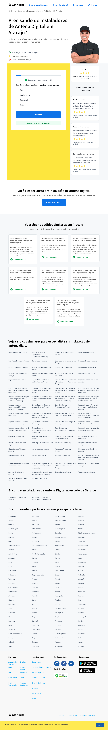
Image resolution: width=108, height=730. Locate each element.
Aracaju (59, 11)
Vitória (34, 550)
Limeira (11, 600)
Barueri (81, 524)
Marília (80, 629)
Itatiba (80, 621)
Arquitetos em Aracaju (86, 352)
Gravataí (35, 583)
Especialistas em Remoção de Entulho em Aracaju (64, 414)
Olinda (80, 571)
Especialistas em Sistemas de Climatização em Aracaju (19, 429)
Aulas (10, 667)
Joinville (81, 537)
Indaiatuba (12, 575)
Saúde (22, 678)
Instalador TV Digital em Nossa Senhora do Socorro (41, 498)
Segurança (78, 5)
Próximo (38, 114)
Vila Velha (35, 541)
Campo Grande (60, 537)
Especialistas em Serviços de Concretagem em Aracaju (42, 423)
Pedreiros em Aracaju (39, 455)
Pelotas (34, 613)
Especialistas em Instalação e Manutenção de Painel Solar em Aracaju (89, 390)
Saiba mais (64, 725)
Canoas (57, 550)
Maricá (57, 592)
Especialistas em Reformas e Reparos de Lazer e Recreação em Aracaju (42, 415)
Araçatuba (59, 646)
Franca (34, 608)
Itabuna (81, 646)
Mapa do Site (36, 693)
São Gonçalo (59, 545)
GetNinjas (12, 11)
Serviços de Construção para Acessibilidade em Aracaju (42, 473)
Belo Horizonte (60, 520)
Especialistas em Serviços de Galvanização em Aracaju (88, 423)
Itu (33, 604)
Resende (35, 642)
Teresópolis (82, 617)
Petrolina (35, 625)
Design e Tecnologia (12, 684)
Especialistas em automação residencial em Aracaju (88, 429)
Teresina (35, 579)
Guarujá (34, 558)
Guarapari (81, 625)
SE (54, 11)
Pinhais (57, 579)
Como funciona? (60, 5)
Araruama (58, 621)
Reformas (23, 672)
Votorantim (82, 604)
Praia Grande (83, 545)
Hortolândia (59, 571)
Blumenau (82, 562)
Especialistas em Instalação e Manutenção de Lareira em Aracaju (65, 390)
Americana (35, 592)
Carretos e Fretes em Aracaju (18, 361)
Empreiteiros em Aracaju (87, 367)
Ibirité (57, 604)
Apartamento (25, 95)
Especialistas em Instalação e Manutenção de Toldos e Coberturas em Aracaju (65, 398)
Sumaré (58, 575)
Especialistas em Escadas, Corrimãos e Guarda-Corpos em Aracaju (18, 390)
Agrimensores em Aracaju (17, 352)
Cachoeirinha (13, 587)
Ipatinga (11, 621)
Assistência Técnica (12, 663)
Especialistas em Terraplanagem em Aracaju (65, 429)
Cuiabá (10, 541)
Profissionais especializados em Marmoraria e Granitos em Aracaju (42, 466)
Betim (34, 566)
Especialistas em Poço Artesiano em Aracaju (63, 406)
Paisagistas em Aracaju (16, 455)
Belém (57, 541)
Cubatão (11, 642)
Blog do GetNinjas (38, 683)
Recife (10, 533)
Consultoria (12, 678)
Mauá (57, 562)
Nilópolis (11, 583)
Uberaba (81, 613)
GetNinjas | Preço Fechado (41, 667)
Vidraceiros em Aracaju (40, 478)
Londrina (35, 562)
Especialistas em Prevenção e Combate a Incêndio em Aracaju (88, 407)
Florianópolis (60, 529)
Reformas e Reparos (26, 11)
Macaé (80, 587)
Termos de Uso (72, 715)
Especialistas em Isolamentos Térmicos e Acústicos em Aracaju (17, 407)
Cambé (80, 642)
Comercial (24, 100)
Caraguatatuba (60, 608)
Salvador (11, 520)
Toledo (34, 634)
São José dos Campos (39, 545)
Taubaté (35, 587)
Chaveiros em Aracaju (39, 361)
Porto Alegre (13, 529)
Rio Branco (12, 516)
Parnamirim (12, 592)
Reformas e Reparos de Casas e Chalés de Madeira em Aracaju (65, 466)
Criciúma (58, 625)
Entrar (94, 5)
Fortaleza (81, 516)
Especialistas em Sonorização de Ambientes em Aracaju (41, 430)
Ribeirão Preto (37, 529)
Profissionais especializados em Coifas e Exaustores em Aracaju (88, 457)
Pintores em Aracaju (62, 455)
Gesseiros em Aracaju (16, 436)
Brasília (81, 520)
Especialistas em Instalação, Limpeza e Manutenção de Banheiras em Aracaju (88, 398)
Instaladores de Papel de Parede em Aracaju (64, 437)
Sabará (10, 608)
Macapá (58, 642)
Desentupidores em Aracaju (18, 367)
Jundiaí (11, 550)
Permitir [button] (100, 725)
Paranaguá (35, 646)
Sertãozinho (59, 638)
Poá (79, 600)
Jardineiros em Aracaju (63, 443)
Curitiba (11, 524)
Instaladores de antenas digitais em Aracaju (17, 444)
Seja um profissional (38, 5)
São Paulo (35, 516)
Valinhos (11, 579)
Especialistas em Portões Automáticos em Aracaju (41, 406)
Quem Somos (36, 662)
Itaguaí (34, 638)
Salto (10, 625)
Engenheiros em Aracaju (17, 380)
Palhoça (81, 638)
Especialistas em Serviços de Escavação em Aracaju (65, 423)
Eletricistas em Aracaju (63, 367)
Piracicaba (12, 571)
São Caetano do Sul (38, 554)
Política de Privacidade (87, 715)
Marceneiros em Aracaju (40, 449)
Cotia (80, 558)
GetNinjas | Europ (38, 672)
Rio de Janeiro (60, 516)
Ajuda (34, 699)
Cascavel (11, 604)
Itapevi (57, 566)
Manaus (34, 537)
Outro (22, 105)
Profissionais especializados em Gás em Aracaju (18, 465)
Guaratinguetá (60, 634)
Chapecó (35, 621)
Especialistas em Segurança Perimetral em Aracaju (18, 423)
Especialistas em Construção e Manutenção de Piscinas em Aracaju (65, 382)
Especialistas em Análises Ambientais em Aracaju (41, 381)
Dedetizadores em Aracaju (87, 361)
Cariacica (58, 587)
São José (58, 554)
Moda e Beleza (22, 668)
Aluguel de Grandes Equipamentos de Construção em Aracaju (40, 354)
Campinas (58, 533)
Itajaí (10, 566)
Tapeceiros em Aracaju (63, 472)
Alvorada (11, 596)
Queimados (36, 629)
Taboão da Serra (14, 545)
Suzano (57, 558)
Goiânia (34, 520)
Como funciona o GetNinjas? (22, 60)
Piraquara (11, 613)
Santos (80, 529)
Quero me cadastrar (54, 202)
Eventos (23, 662)
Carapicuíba (82, 554)
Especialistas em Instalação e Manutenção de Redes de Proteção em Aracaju (18, 398)
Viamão (57, 583)
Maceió (34, 571)
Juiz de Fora (12, 554)
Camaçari (81, 592)
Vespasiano (36, 617)
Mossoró (81, 634)
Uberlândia (82, 550)
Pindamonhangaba (15, 634)
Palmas (81, 583)
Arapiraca (11, 558)
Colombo (81, 575)
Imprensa (61, 715)
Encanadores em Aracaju (87, 373)
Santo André (36, 533)
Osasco (11, 537)
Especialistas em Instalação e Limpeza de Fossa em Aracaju (42, 390)
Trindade (11, 629)
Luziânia (58, 629)
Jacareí (81, 579)
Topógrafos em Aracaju (86, 472)
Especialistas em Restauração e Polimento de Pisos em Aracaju (88, 415)
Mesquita (35, 596)
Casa (22, 90)
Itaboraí (81, 608)
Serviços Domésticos (24, 684)
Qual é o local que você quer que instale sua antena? (37, 85)
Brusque (11, 638)
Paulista (81, 596)
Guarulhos (35, 524)
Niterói (57, 524)
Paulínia (58, 600)
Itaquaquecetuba (38, 575)
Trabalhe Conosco (38, 678)
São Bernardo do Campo (87, 533)
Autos (10, 672)
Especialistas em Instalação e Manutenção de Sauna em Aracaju (42, 398)
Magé (57, 617)
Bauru (34, 600)
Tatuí (10, 646)
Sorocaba (81, 541)
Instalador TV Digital (43, 11)
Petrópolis (59, 596)
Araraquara (59, 613)
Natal (10, 562)
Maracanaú (12, 617)
